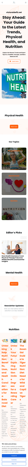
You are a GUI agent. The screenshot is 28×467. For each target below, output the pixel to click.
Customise (14, 459)
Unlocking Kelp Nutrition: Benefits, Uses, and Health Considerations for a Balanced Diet (5, 376)
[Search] (2, 2)
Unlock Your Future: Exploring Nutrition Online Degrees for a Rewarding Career (14, 374)
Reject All (14, 463)
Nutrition (14, 201)
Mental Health (14, 176)
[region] (14, 454)
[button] (25, 237)
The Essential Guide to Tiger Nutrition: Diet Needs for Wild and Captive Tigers (23, 372)
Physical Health (14, 151)
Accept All (14, 455)
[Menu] (25, 2)
